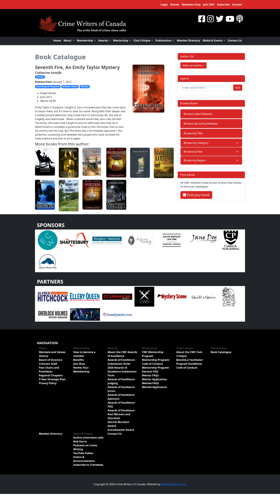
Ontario (40, 76)
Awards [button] (103, 40)
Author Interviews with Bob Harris (88, 439)
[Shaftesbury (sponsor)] (75, 240)
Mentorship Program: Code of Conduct (156, 362)
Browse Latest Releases (198, 114)
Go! (237, 87)
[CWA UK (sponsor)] (144, 296)
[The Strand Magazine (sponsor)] (85, 314)
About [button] (68, 40)
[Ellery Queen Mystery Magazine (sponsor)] (85, 296)
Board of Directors (50, 360)
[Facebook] (201, 18)
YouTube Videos (83, 453)
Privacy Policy (48, 383)
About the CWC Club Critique (189, 354)
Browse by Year (193, 151)
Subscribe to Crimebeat (88, 465)
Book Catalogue (60, 56)
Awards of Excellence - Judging (122, 381)
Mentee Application (154, 387)
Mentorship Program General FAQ (155, 369)
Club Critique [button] (142, 40)
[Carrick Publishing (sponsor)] (231, 240)
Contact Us (235, 40)
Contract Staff (48, 364)
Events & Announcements (84, 459)
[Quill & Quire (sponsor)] (204, 296)
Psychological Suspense (47, 86)
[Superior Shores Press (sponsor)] (47, 261)
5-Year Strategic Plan (52, 379)
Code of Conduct (186, 367)
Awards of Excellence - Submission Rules (122, 362)
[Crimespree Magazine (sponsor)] (117, 296)
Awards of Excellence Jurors (121, 389)
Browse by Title (193, 133)
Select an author (192, 65)
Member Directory (188, 40)
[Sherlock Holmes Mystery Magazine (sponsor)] (53, 314)
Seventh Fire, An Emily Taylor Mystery (77, 67)
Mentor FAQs (150, 375)
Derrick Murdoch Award (118, 424)
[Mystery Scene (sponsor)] (171, 296)
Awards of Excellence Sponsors (121, 396)
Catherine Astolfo (48, 72)
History (43, 356)
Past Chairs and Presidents (49, 369)
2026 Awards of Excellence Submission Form (122, 371)
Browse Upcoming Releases (201, 123)
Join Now (79, 364)
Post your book (198, 195)
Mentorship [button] (121, 40)
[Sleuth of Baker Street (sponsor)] (228, 296)
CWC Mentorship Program (152, 354)
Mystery (85, 86)
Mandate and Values (52, 352)
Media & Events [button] (213, 40)
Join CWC (209, 4)
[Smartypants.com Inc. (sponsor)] (117, 314)
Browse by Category (196, 143)
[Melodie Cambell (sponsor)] (139, 240)
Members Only (191, 4)
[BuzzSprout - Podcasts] (239, 18)
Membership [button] (85, 40)
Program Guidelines (189, 364)
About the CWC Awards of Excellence (122, 354)
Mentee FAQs (150, 383)
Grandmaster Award (121, 430)
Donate (237, 4)
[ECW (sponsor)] (47, 240)
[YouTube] (230, 18)
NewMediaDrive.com (174, 484)
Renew (174, 4)
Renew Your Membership (81, 369)
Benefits (78, 360)
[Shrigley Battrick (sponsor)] (107, 240)
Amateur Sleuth (70, 86)
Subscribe (223, 4)
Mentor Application (154, 379)
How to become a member (84, 354)
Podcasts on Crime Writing (85, 447)
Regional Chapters (51, 375)
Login (164, 4)
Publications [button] (163, 40)
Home (57, 40)
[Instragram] (210, 18)
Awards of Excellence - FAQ (122, 404)
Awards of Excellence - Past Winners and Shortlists (122, 414)
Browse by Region (195, 160)
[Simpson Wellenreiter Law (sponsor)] (171, 240)
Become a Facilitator (189, 360)
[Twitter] (220, 18)
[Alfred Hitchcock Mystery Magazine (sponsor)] (53, 296)
